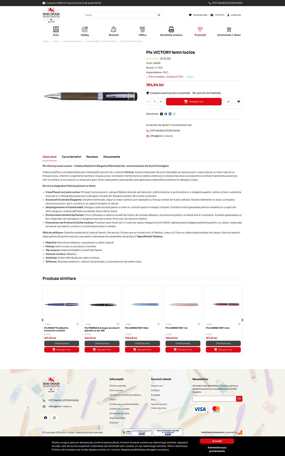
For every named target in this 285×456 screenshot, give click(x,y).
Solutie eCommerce (212, 432)
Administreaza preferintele (217, 449)
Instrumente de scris (73, 41)
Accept (217, 441)
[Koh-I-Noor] (51, 14)
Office (56, 41)
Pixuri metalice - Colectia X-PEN (101, 41)
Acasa (45, 41)
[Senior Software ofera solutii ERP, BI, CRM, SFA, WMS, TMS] (240, 432)
